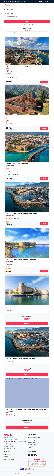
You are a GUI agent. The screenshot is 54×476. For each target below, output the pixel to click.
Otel (12, 9)
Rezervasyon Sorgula (9, 459)
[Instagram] (24, 1)
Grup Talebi (7, 458)
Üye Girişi (41, 1)
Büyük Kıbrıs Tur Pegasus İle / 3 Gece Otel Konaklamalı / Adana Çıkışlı (26, 409)
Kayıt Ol (48, 1)
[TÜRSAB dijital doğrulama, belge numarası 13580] (37, 462)
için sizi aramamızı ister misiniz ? (27, 319)
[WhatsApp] (21, 1)
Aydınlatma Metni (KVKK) (34, 448)
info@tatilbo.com (10, 445)
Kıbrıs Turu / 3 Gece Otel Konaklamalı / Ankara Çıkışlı (21, 307)
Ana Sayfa (22, 24)
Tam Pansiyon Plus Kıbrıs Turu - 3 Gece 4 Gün (19, 117)
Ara (27, 21)
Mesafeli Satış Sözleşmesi (34, 437)
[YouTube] (35, 455)
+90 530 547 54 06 (10, 448)
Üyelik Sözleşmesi (32, 439)
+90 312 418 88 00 (10, 446)
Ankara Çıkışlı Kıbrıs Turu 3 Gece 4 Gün (17, 67)
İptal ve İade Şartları (33, 440)
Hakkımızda (7, 454)
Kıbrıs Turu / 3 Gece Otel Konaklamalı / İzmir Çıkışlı (20, 358)
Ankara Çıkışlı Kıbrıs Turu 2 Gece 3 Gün (17, 163)
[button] (27, 17)
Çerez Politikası (31, 446)
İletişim (6, 456)
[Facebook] (29, 455)
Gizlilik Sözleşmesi (32, 444)
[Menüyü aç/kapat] (48, 5)
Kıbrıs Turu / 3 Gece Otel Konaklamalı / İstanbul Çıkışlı (21, 213)
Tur (7, 9)
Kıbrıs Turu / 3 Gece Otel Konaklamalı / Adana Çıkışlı (21, 259)
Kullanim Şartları (31, 442)
